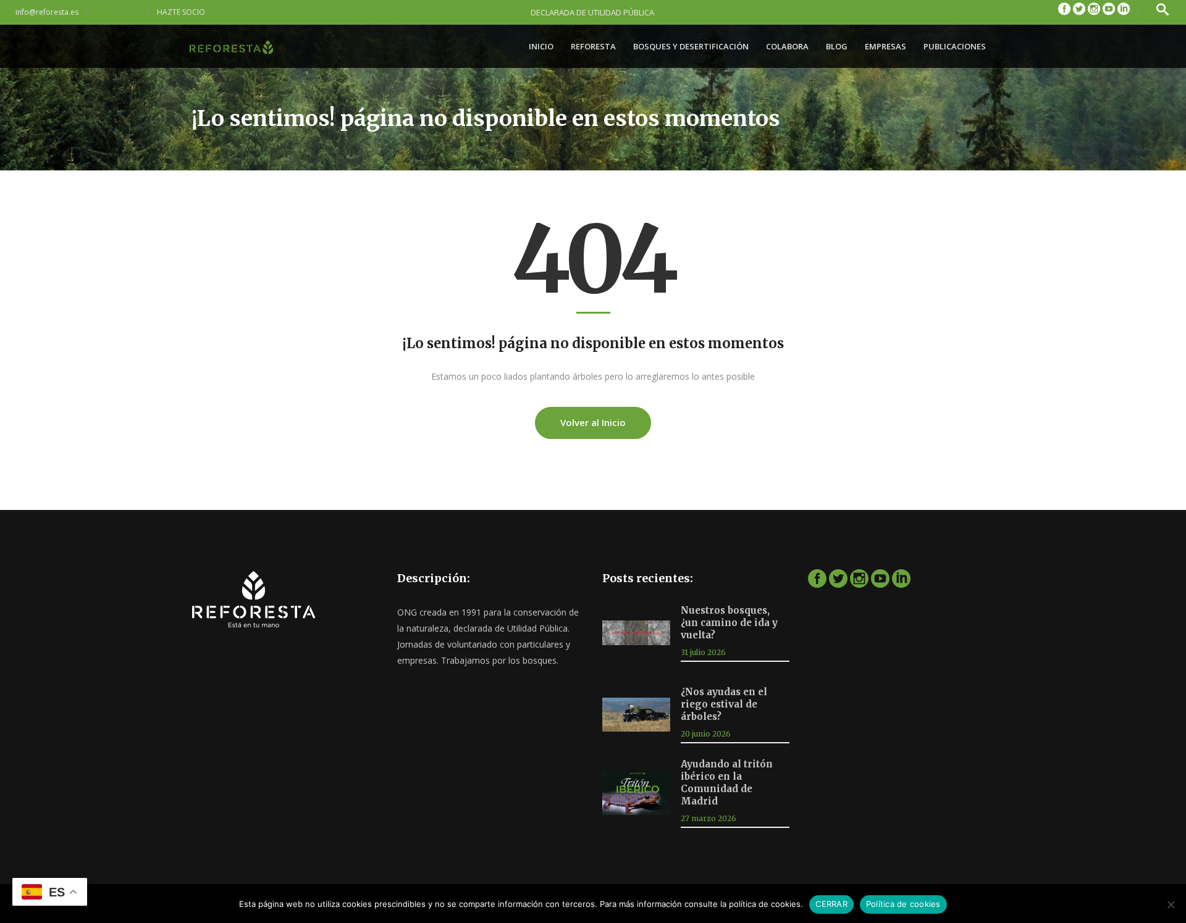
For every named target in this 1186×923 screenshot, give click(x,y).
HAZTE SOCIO (181, 12)
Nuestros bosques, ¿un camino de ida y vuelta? (729, 622)
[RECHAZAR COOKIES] (1170, 904)
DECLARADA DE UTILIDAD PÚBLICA (592, 12)
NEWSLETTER (118, 12)
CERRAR (831, 904)
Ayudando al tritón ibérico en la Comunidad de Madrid (727, 782)
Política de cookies (903, 904)
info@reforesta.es (46, 12)
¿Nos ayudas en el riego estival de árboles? (724, 704)
